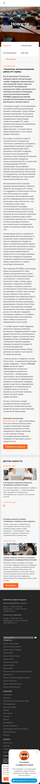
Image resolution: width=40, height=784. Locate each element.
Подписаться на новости (15, 447)
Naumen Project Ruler (10, 662)
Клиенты (6, 710)
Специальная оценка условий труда (16, 701)
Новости (7, 45)
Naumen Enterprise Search (12, 684)
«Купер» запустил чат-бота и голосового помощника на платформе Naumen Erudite (20, 559)
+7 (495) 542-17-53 (16, 618)
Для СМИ (24, 53)
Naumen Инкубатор (10, 725)
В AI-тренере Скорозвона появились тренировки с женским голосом (17, 484)
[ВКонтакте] (4, 627)
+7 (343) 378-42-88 (20, 620)
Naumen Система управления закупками (17, 671)
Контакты (6, 735)
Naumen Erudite (8, 665)
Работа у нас (7, 742)
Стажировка (7, 749)
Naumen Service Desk (10, 643)
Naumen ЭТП (8, 674)
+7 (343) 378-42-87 (20, 609)
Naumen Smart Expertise (11, 687)
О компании (7, 694)
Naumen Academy (9, 732)
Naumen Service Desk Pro (12, 646)
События (6, 716)
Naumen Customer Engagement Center (16, 677)
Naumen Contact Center (11, 656)
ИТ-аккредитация (9, 704)
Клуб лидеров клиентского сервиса (15, 729)
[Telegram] (9, 627)
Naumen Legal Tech (10, 681)
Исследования (9, 53)
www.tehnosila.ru (10, 421)
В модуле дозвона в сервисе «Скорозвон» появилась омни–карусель (19, 520)
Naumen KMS (8, 668)
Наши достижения (9, 707)
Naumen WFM (8, 659)
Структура (6, 698)
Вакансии (6, 746)
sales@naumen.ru (9, 611)
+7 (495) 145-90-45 (15, 606)
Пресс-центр (7, 713)
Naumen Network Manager (12, 650)
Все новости (11, 59)
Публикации (26, 45)
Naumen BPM (8, 653)
